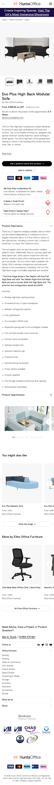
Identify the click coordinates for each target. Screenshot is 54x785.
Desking (5, 659)
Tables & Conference (11, 662)
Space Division (8, 673)
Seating (5, 655)
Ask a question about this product (25, 164)
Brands (5, 694)
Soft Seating (7, 666)
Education (6, 687)
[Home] (26, 3)
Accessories (7, 690)
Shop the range (26, 524)
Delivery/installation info (12, 118)
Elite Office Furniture (14, 102)
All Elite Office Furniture (25, 608)
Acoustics (6, 683)
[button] (5, 51)
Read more (7, 153)
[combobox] (3, 3)
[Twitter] (42, 644)
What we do (7, 700)
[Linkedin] (38, 644)
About (5, 706)
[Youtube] (50, 644)
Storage (5, 680)
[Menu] (50, 3)
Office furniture (9, 651)
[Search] (3, 3)
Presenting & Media (10, 676)
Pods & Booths (8, 669)
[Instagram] (46, 644)
